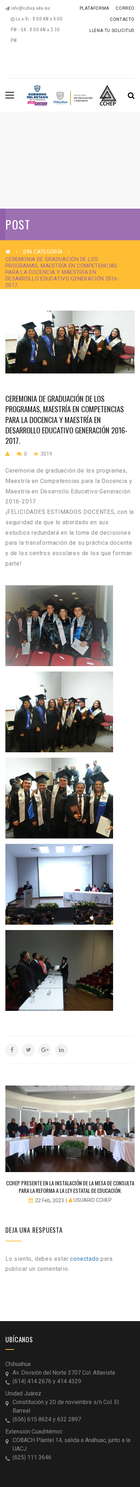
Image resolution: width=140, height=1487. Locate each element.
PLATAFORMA (94, 8)
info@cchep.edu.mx (30, 8)
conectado (84, 1258)
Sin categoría (42, 251)
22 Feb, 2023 (49, 1200)
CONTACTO (122, 19)
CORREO (125, 8)
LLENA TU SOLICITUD (112, 30)
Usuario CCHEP (93, 1200)
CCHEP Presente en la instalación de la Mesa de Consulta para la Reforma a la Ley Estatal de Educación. (70, 1186)
